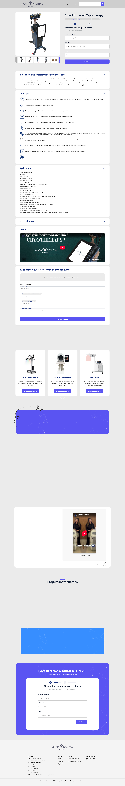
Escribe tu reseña (26, 308)
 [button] (16, 60)
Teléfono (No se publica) (29, 301)
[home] (32, 4)
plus (59, 592)
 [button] (65, 399)
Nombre (24, 286)
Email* (66, 51)
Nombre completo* (70, 34)
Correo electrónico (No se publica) (31, 294)
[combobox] (67, 46)
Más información (30, 391)
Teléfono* (67, 42)
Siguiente (87, 61)
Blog (74, 4)
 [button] (59, 399)
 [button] (59, 60)
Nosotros (58, 4)
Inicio (51, 4)
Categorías (67, 4)
